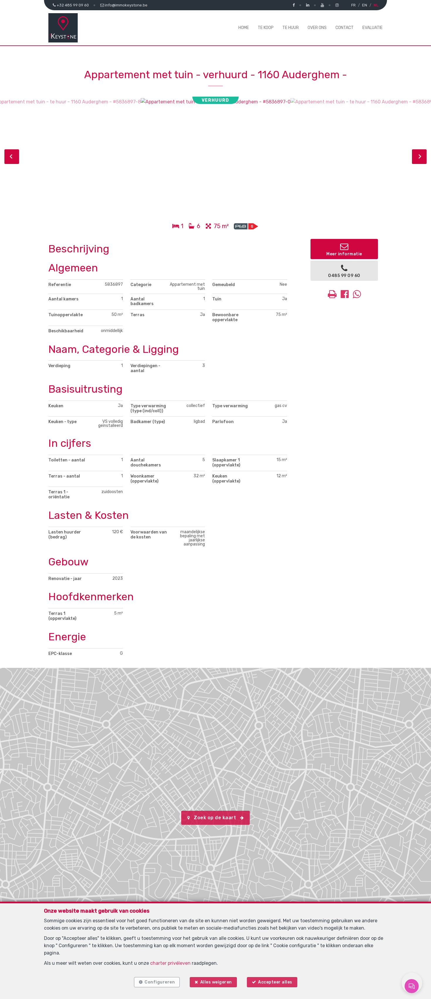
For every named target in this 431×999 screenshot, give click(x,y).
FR (353, 5)
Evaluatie (372, 27)
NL (376, 5)
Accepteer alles (275, 982)
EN (364, 5)
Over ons (317, 27)
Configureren (160, 982)
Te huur (290, 27)
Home (243, 27)
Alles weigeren (216, 982)
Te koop (266, 27)
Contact (344, 27)
